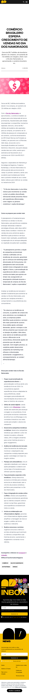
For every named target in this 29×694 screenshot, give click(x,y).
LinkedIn (4, 555)
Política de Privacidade (19, 671)
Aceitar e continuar (14, 690)
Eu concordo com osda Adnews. (15, 617)
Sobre (2, 665)
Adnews (3, 68)
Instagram (22, 553)
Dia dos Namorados (12, 113)
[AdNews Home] (3, 1)
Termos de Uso (16, 617)
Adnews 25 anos (6, 669)
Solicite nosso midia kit (21, 666)
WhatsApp (16, 407)
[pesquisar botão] (24, 2)
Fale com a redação (4, 673)
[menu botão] (26, 2)
